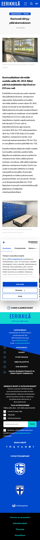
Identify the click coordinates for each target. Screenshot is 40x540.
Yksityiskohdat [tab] (19, 248)
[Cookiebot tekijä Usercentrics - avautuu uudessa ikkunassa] (28, 242)
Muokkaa (18, 290)
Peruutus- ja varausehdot (20, 517)
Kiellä (20, 296)
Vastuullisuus (20, 535)
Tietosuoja (20, 529)
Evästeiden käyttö (20, 523)
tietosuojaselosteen (23, 433)
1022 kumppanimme (15, 259)
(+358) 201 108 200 (21, 341)
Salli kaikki (20, 284)
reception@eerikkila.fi (22, 343)
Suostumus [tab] (6, 248)
